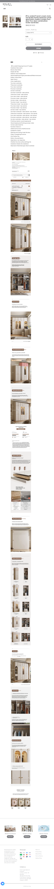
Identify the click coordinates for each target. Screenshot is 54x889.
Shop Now (10, 836)
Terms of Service (39, 855)
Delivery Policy (38, 858)
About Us (37, 849)
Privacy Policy (38, 851)
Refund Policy (38, 853)
